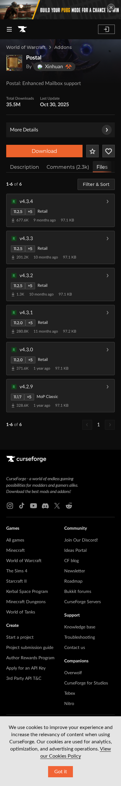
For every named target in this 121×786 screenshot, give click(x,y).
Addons (63, 47)
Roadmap (73, 581)
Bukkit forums (77, 592)
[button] (60, 210)
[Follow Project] (108, 151)
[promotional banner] (60, 9)
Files (102, 167)
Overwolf (73, 673)
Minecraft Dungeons (26, 602)
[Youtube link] (33, 505)
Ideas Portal (75, 550)
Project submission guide (29, 648)
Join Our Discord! (81, 540)
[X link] (57, 505)
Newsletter (74, 571)
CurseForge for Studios (86, 683)
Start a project (20, 637)
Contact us (74, 648)
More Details (24, 129)
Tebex (69, 693)
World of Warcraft (26, 47)
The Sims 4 (16, 571)
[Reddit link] (69, 505)
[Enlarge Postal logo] (14, 63)
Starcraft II (16, 581)
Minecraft (15, 550)
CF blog (71, 561)
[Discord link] (45, 505)
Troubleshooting (79, 637)
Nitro (69, 704)
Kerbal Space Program (27, 592)
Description (24, 167)
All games (15, 540)
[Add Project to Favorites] (92, 151)
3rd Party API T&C (23, 678)
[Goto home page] (22, 29)
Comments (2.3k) (68, 167)
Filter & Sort (96, 184)
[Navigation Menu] (9, 29)
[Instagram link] (10, 505)
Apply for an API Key (26, 668)
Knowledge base (79, 627)
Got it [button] (60, 771)
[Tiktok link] (21, 505)
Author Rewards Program (30, 658)
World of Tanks (20, 612)
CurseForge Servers (82, 602)
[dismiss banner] (111, 7)
